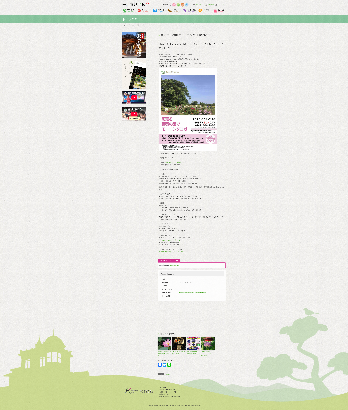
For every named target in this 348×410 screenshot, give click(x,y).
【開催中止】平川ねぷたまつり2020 (178, 352)
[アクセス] (128, 11)
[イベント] (143, 11)
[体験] (174, 11)
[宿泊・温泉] (189, 11)
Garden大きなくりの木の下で (173, 162)
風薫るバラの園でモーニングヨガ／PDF (171, 251)
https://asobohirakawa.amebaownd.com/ (193, 292)
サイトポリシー (221, 5)
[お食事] (204, 11)
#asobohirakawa (174, 265)
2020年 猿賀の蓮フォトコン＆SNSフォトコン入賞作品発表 (207, 353)
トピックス (167, 374)
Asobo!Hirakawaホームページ (171, 240)
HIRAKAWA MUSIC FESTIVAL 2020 (192, 352)
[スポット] (158, 11)
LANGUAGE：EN (199, 5)
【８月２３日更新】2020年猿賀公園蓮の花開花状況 (164, 353)
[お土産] (219, 11)
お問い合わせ (210, 5)
